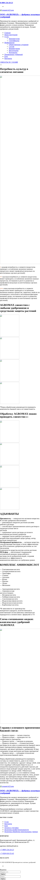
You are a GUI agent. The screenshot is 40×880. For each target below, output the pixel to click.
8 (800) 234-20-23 (6, 3)
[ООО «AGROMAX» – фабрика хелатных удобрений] (7, 10)
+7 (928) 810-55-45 (7, 853)
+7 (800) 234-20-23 (7, 850)
